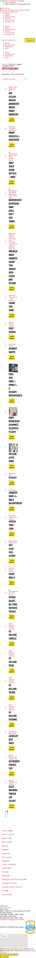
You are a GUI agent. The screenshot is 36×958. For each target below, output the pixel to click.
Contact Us (9, 22)
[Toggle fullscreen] (7, 955)
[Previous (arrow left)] (2, 957)
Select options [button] (11, 120)
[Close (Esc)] (16, 955)
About (7, 15)
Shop (7, 43)
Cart (6, 48)
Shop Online (10, 17)
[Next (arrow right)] (7, 957)
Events (8, 18)
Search (30, 40)
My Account (10, 45)
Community (9, 20)
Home (7, 13)
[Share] (11, 955)
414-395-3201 (5, 908)
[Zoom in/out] (2, 955)
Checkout (9, 46)
